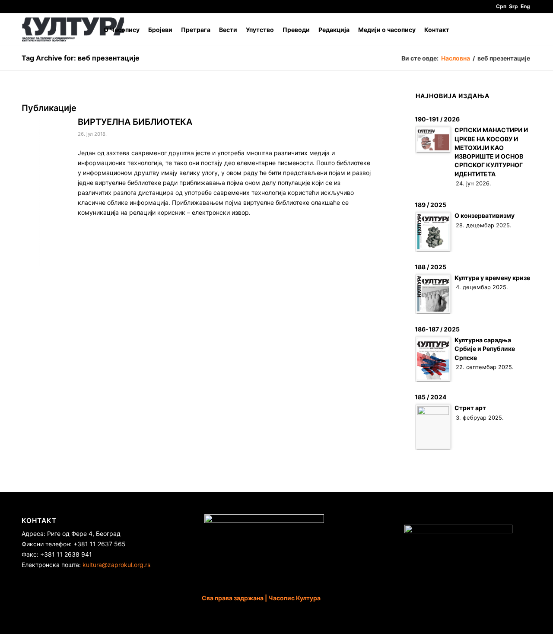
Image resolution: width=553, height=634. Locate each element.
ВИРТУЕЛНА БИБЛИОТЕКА (135, 122)
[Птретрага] (523, 29)
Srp (513, 6)
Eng (525, 6)
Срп (501, 6)
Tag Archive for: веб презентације (81, 58)
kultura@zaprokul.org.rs (116, 564)
